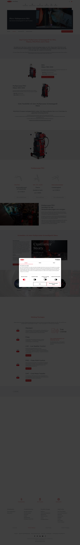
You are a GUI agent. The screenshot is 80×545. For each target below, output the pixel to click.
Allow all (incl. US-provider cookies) (53, 284)
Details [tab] (40, 262)
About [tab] (54, 262)
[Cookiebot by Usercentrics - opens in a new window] (56, 259)
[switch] (34, 279)
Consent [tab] (26, 262)
